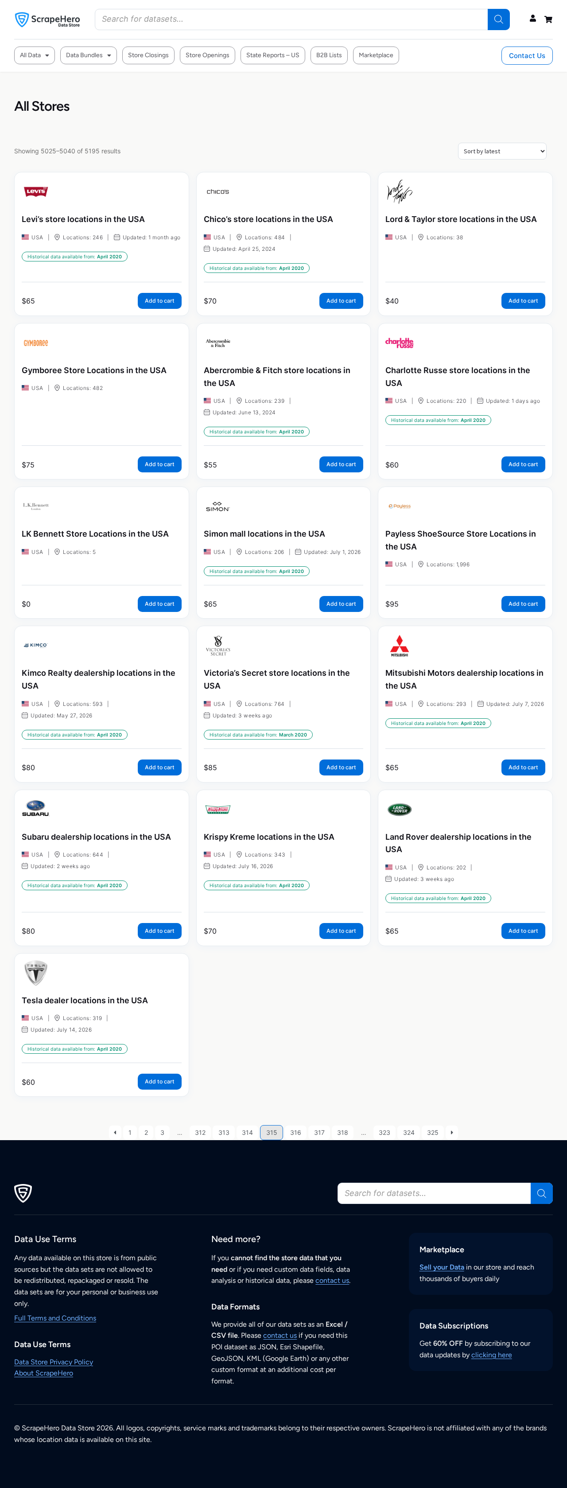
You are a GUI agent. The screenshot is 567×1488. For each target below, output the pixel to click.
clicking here (491, 1355)
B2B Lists (329, 55)
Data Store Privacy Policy (53, 1362)
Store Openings (207, 55)
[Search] (499, 19)
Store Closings (148, 55)
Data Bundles (84, 55)
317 (319, 1132)
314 (247, 1132)
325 (433, 1132)
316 (295, 1132)
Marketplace (376, 55)
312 (200, 1132)
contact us (332, 1280)
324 (409, 1132)
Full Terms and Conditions (55, 1318)
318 (342, 1132)
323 (384, 1132)
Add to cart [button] (160, 300)
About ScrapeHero (43, 1373)
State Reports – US (272, 55)
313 (223, 1132)
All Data (30, 55)
